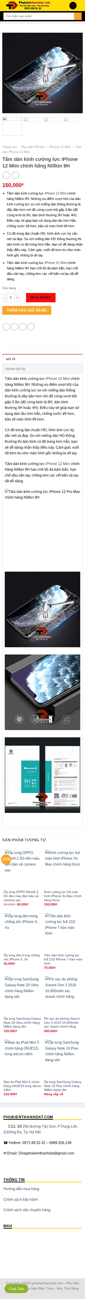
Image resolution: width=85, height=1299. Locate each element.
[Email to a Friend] (31, 326)
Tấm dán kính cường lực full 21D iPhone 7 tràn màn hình (63, 959)
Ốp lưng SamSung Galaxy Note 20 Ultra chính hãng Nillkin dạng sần (22, 1022)
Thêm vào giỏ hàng (27, 310)
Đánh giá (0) (15, 369)
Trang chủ (9, 147)
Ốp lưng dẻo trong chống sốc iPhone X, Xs (22, 957)
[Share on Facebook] (14, 326)
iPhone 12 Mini (59, 147)
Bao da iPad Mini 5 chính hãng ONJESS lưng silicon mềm (22, 1086)
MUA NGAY (41, 297)
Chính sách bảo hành (20, 1199)
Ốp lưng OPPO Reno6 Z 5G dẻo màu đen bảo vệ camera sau (21, 896)
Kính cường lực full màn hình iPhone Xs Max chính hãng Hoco (63, 896)
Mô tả (10, 359)
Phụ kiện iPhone (33, 147)
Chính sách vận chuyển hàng (26, 1210)
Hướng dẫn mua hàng (21, 1189)
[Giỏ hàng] (79, 6)
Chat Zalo (16, 1289)
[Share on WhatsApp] (6, 326)
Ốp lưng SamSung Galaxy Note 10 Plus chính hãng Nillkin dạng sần (62, 1086)
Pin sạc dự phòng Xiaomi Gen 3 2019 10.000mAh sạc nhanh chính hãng (62, 1022)
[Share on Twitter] (23, 326)
